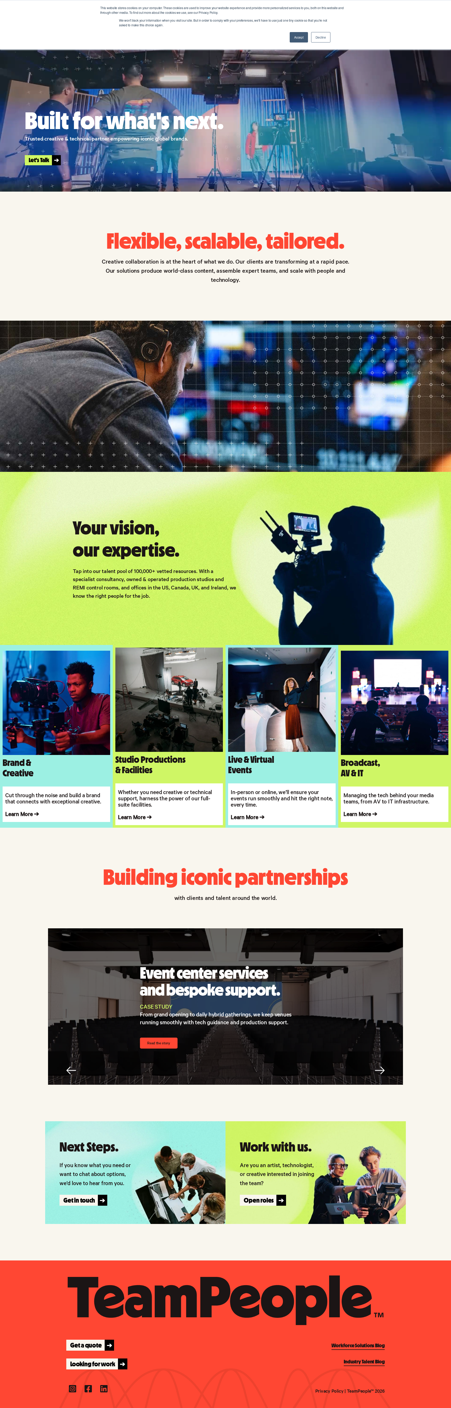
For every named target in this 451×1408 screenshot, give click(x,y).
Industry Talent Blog (364, 1361)
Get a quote (89, 1345)
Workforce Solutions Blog (358, 1345)
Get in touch (83, 1200)
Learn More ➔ (135, 816)
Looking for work (96, 1364)
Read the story (158, 1042)
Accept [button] (299, 37)
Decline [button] (321, 37)
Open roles (262, 1200)
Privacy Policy (329, 1391)
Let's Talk (42, 160)
